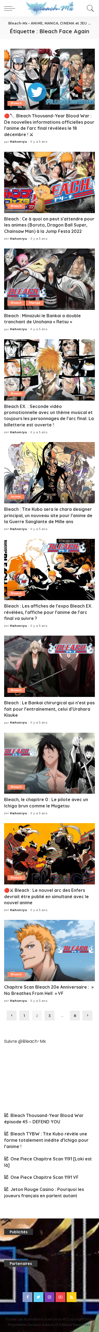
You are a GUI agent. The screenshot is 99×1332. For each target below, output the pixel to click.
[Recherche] (89, 8)
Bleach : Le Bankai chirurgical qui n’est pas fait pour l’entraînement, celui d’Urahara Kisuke (49, 709)
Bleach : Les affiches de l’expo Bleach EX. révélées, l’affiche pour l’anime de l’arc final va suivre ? (48, 612)
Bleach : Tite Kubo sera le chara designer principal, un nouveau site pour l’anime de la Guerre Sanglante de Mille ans (48, 515)
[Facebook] (27, 1297)
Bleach (16, 103)
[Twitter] (38, 1297)
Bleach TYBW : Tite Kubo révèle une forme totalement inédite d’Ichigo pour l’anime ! (46, 1140)
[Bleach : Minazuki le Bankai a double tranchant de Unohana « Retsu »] (49, 279)
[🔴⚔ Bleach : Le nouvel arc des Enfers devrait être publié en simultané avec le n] (49, 853)
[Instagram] (49, 1297)
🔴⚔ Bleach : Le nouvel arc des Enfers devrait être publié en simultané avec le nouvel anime (46, 896)
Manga (34, 303)
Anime (16, 496)
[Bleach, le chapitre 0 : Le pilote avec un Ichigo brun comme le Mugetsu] (49, 763)
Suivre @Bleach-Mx (25, 1041)
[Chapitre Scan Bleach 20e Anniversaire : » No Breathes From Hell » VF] (49, 950)
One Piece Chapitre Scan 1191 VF (44, 1177)
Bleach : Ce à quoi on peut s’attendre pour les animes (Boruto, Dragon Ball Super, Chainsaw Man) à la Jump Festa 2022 (49, 225)
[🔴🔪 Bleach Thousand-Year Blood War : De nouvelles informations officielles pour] (49, 79)
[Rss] (71, 1297)
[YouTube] (60, 1297)
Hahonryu (18, 141)
